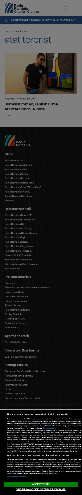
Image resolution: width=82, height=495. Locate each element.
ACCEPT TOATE (41, 484)
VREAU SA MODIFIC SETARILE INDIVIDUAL (41, 489)
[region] (41, 452)
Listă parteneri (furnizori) (16, 477)
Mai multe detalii (49, 428)
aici (8, 444)
